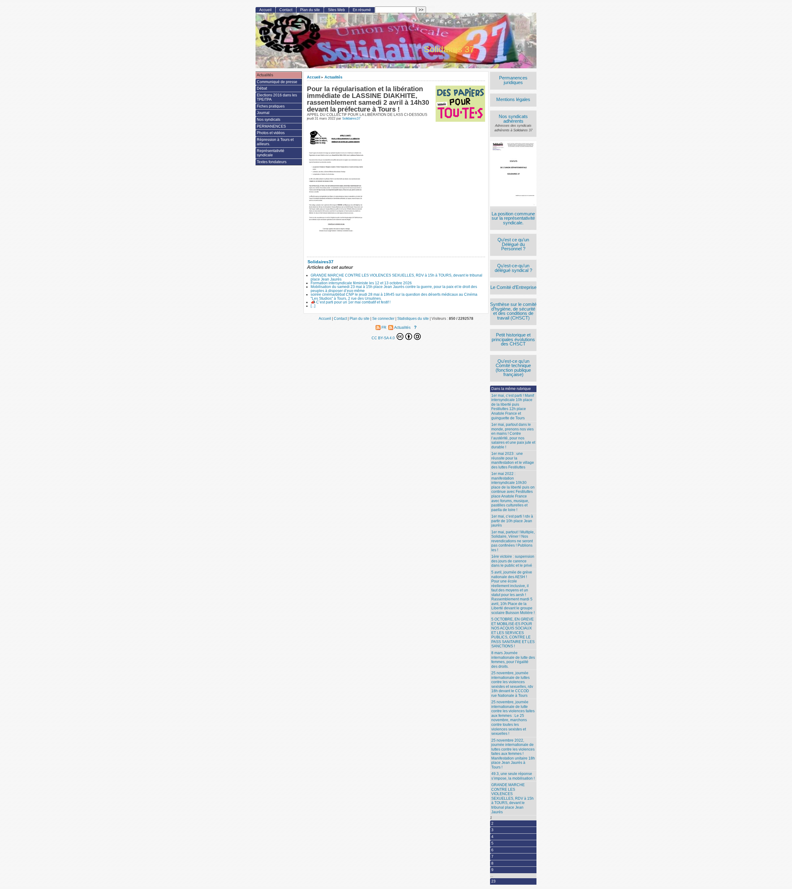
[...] (313, 306)
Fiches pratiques (271, 106)
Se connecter (383, 318)
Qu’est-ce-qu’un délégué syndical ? (513, 268)
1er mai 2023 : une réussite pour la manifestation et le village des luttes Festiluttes (512, 460)
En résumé (362, 10)
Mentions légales (513, 99)
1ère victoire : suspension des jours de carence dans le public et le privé (512, 561)
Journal (263, 113)
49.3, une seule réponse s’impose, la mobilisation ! (513, 776)
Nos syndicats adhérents (513, 118)
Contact (285, 10)
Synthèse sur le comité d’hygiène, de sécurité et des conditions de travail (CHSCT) (513, 311)
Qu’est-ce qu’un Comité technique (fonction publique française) (513, 368)
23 (493, 881)
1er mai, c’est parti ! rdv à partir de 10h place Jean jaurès (512, 520)
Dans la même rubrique (511, 389)
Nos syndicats (268, 119)
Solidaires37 (351, 118)
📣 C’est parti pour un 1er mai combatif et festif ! (350, 302)
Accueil (313, 77)
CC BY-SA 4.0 (384, 338)
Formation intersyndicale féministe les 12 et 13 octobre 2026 (361, 283)
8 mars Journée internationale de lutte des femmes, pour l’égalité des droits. (513, 660)
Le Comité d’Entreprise (513, 287)
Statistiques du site (413, 318)
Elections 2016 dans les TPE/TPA (277, 97)
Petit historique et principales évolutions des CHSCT (513, 339)
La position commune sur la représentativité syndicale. (513, 218)
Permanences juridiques (513, 80)
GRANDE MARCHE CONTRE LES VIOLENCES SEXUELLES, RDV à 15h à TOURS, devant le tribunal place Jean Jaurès (396, 277)
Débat (262, 88)
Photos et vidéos (271, 133)
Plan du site (310, 10)
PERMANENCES (271, 126)
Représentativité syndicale (270, 153)
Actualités (333, 77)
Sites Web (336, 10)
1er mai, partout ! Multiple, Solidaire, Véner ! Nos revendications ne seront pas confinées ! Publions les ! (513, 541)
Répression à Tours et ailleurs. (275, 142)
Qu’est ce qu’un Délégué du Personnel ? (513, 244)
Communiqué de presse (277, 82)
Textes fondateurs (271, 162)
